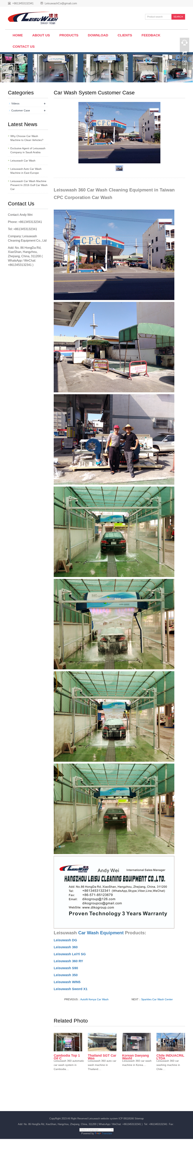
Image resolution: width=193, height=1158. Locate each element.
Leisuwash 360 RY (68, 961)
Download (98, 35)
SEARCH (178, 16)
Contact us (24, 46)
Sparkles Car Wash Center (157, 999)
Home (18, 35)
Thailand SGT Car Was (102, 1057)
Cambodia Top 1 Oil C (67, 1057)
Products (68, 35)
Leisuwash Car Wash (22, 160)
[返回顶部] (184, 72)
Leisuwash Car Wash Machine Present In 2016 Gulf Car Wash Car (28, 185)
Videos (15, 103)
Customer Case (20, 110)
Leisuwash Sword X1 (70, 989)
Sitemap (139, 1118)
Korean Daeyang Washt (135, 1057)
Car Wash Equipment (101, 932)
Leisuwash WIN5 (67, 982)
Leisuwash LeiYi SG (70, 954)
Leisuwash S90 (66, 968)
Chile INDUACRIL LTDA (170, 1057)
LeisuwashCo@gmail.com (61, 3)
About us (41, 35)
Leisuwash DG (65, 940)
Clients (125, 35)
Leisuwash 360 (66, 947)
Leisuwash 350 (66, 975)
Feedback (151, 35)
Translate (107, 1133)
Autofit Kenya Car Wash (94, 999)
